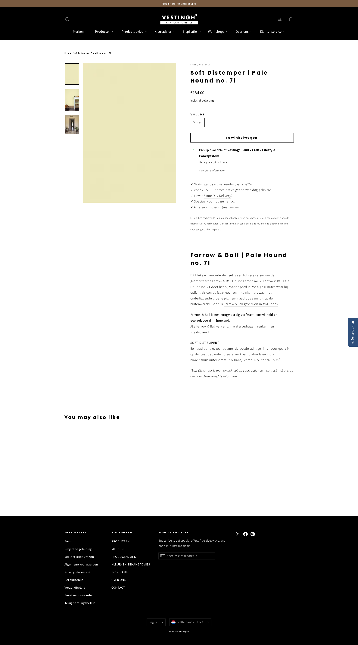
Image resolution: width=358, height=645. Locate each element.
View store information (212, 171)
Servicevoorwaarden (79, 595)
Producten (103, 31)
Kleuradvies (163, 31)
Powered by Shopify (179, 631)
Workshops (216, 31)
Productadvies (133, 31)
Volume (197, 114)
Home (67, 53)
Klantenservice (271, 31)
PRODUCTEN (120, 541)
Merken (79, 31)
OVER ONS (118, 580)
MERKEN (117, 549)
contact (271, 370)
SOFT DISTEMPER (203, 342)
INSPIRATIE (119, 572)
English (154, 622)
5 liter (197, 122)
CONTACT (118, 588)
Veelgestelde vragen (79, 557)
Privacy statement (77, 572)
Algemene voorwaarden (81, 564)
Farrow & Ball (200, 64)
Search (69, 541)
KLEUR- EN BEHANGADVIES (130, 564)
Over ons (243, 31)
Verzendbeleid (74, 588)
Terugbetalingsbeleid (79, 603)
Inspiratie (190, 31)
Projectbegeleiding (78, 549)
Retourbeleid (73, 580)
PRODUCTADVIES (123, 557)
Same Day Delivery (217, 195)
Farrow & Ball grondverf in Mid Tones (251, 304)
